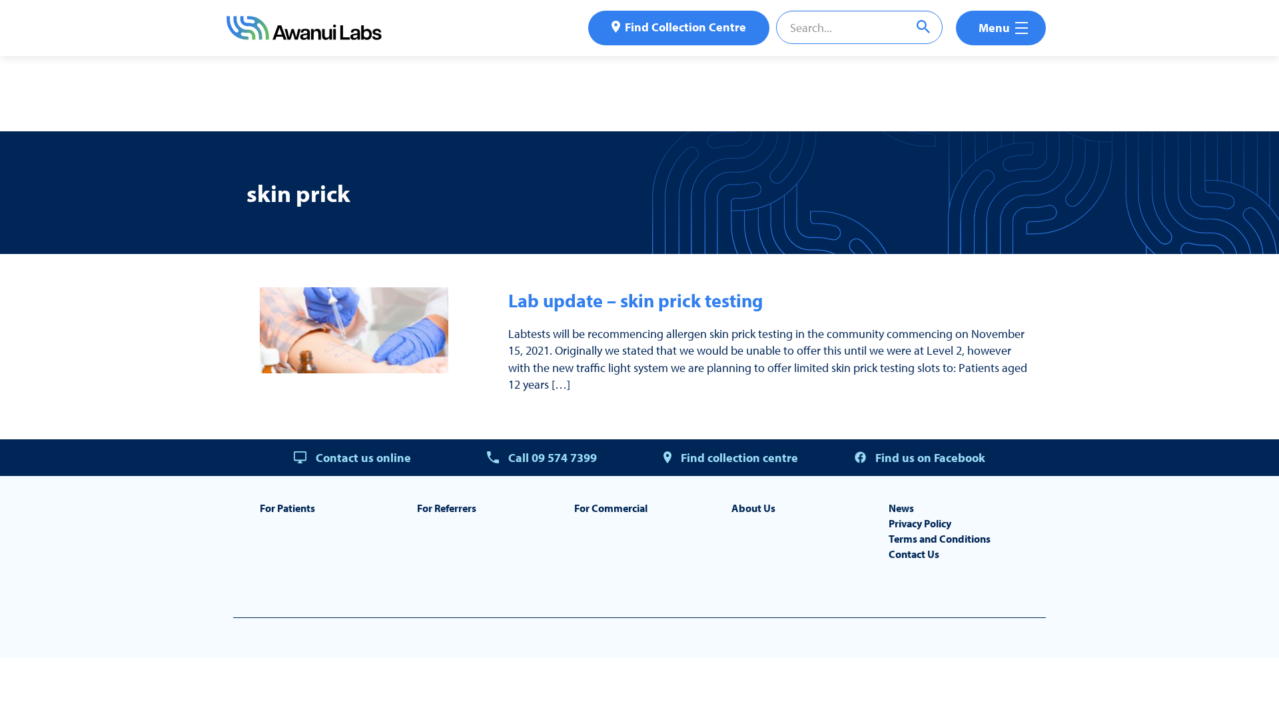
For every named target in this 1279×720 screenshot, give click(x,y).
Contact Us (914, 554)
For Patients (287, 508)
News (901, 508)
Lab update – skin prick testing (635, 300)
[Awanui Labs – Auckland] (304, 35)
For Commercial (610, 508)
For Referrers (446, 508)
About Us (753, 508)
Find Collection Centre (685, 27)
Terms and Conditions (940, 538)
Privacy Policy (920, 523)
